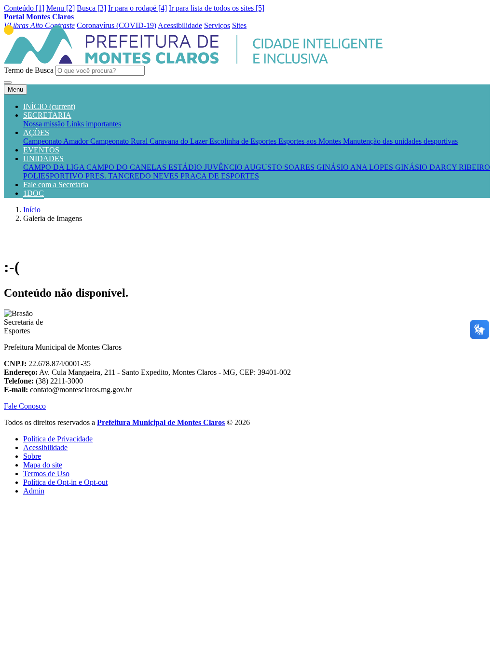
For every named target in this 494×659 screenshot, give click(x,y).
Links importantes (94, 124)
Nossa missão (45, 124)
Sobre (32, 456)
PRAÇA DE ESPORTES (219, 176)
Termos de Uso (46, 473)
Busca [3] (91, 8)
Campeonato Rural (120, 141)
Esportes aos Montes (310, 141)
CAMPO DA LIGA (54, 167)
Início (32, 210)
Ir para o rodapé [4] (137, 8)
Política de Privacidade (58, 439)
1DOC (33, 193)
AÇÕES (36, 132)
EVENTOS (41, 150)
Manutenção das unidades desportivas (400, 141)
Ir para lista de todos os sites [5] (216, 8)
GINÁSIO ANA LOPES (355, 167)
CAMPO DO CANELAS (127, 167)
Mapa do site (42, 465)
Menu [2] (60, 8)
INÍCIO (49, 106)
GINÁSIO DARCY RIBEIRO (442, 167)
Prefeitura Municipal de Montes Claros (161, 422)
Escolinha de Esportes (243, 141)
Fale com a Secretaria (55, 184)
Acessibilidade (45, 447)
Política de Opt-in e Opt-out (65, 482)
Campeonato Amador (56, 141)
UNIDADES (43, 158)
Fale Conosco (25, 406)
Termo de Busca (29, 70)
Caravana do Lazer (179, 141)
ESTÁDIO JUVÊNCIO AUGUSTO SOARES (242, 167)
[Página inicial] (193, 61)
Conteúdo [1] (24, 8)
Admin (33, 491)
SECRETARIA (47, 115)
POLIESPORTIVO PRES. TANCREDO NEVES (101, 176)
